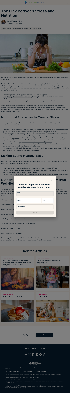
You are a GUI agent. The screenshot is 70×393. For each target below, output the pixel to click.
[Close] (52, 180)
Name (18, 192)
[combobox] (35, 207)
